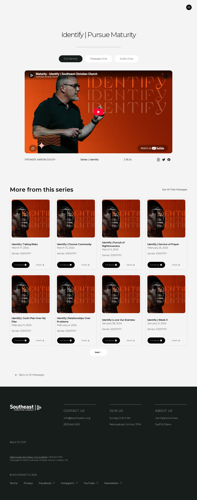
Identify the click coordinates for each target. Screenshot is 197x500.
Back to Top (18, 442)
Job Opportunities (166, 418)
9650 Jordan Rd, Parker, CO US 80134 (28, 457)
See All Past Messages (174, 189)
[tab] (71, 58)
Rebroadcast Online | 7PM (125, 424)
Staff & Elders (163, 424)
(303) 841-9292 (72, 424)
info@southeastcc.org (77, 418)
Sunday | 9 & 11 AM (120, 418)
